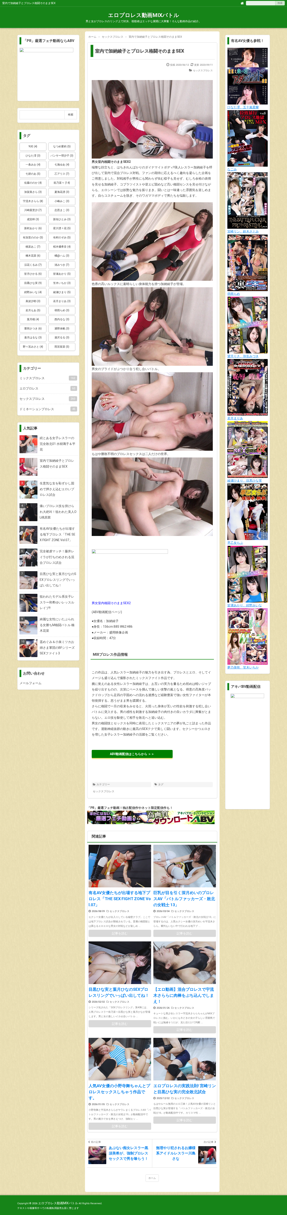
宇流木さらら (33, 201)
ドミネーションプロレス (47, 409)
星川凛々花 (62, 228)
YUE (32, 146)
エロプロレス (47, 388)
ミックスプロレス (47, 378)
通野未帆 (61, 328)
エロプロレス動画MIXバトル (143, 15)
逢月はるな (33, 337)
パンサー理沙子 (61, 155)
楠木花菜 (33, 255)
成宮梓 (33, 219)
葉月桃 (33, 319)
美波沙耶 (33, 301)
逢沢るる (61, 337)
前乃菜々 (62, 182)
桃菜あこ (33, 246)
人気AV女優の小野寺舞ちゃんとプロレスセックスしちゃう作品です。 (119, 1091)
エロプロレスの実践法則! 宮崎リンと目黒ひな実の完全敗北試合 (184, 1088)
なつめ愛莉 (62, 146)
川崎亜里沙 (33, 210)
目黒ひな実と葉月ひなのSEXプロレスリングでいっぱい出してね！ (119, 992)
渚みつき (61, 264)
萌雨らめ (61, 310)
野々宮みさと (33, 346)
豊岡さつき (33, 328)
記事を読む (120, 933)
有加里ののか (33, 237)
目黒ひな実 (33, 283)
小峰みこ (61, 201)
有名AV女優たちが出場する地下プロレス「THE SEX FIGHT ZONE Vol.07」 (120, 898)
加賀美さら (33, 192)
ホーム (152, 1178)
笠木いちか (62, 283)
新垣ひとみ (62, 219)
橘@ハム (61, 255)
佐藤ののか (33, 182)
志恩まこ (61, 210)
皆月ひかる (33, 273)
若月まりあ (62, 301)
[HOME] (242, 2)
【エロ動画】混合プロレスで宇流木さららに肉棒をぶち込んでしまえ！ (183, 995)
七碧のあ (33, 173)
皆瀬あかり (62, 273)
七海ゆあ (61, 164)
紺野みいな (33, 292)
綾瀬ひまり (62, 292)
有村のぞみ (62, 237)
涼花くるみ (33, 264)
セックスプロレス (203, 70)
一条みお (33, 164)
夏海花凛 (61, 192)
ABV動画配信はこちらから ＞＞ (132, 754)
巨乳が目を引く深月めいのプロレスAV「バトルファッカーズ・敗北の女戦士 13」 (184, 898)
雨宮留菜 (61, 346)
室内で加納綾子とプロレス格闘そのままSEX (139, 51)
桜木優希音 (62, 246)
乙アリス (61, 173)
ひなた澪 (33, 155)
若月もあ (33, 310)
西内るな (61, 319)
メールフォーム (30, 683)
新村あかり (33, 228)
